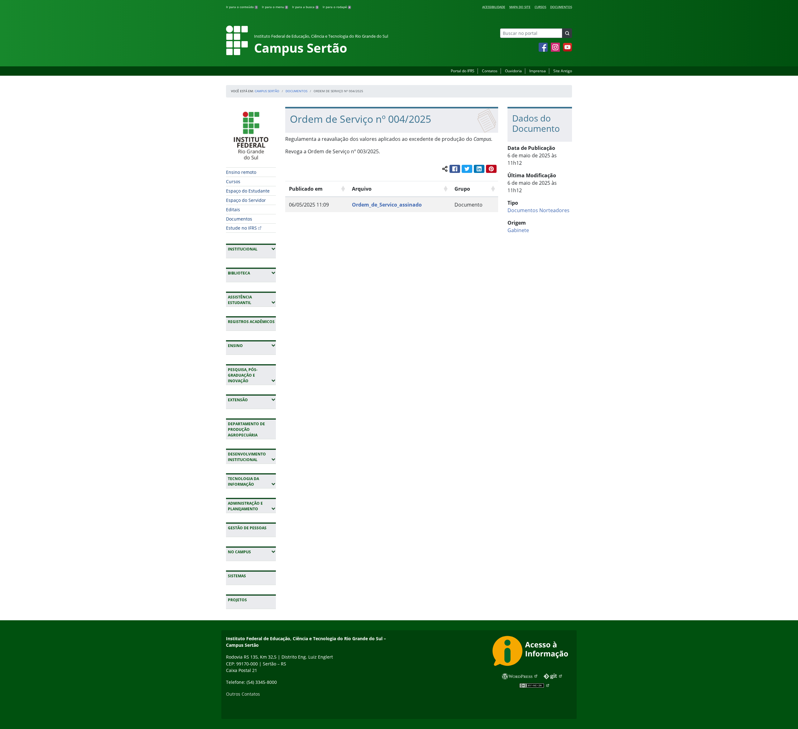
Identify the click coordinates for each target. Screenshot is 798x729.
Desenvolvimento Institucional (252, 456)
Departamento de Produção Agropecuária (246, 429)
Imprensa (537, 71)
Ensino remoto (241, 172)
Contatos (490, 71)
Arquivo (362, 188)
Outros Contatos (243, 694)
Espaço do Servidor (246, 200)
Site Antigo (562, 71)
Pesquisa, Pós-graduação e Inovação (252, 375)
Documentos (561, 7)
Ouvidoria (513, 71)
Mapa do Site (520, 7)
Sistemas (237, 576)
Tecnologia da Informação (252, 481)
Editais (233, 209)
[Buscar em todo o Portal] (567, 33)
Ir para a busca (305, 7)
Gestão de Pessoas (247, 528)
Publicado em (306, 188)
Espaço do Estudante (248, 191)
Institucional (252, 249)
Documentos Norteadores (538, 210)
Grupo (462, 188)
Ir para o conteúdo (241, 7)
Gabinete (518, 230)
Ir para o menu (274, 7)
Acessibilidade (493, 7)
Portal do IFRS (462, 71)
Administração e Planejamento (252, 506)
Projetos (237, 600)
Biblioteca (252, 273)
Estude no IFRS (241, 228)
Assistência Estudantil (252, 299)
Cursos (540, 7)
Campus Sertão (267, 91)
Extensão (252, 400)
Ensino (252, 345)
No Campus (252, 552)
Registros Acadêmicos (251, 321)
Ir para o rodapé (336, 7)
